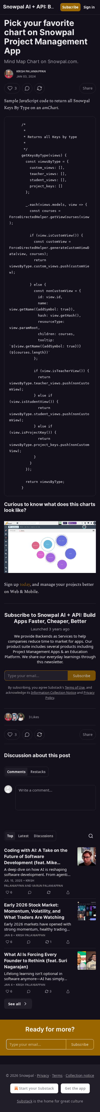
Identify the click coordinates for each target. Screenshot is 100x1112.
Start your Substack (36, 1088)
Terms (57, 1075)
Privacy (43, 1075)
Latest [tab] (23, 836)
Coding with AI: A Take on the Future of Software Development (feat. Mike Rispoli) (35, 857)
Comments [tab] (16, 771)
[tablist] (26, 772)
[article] (50, 871)
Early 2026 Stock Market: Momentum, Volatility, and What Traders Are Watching (34, 911)
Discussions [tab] (43, 836)
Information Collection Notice (53, 692)
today (25, 584)
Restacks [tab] (38, 771)
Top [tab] (10, 836)
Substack (24, 1101)
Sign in (89, 7)
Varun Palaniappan (47, 885)
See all (14, 1003)
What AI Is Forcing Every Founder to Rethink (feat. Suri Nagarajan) (35, 960)
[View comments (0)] (27, 88)
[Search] (91, 836)
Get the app (75, 1088)
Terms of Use (75, 687)
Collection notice (80, 1075)
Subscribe (70, 7)
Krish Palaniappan (31, 71)
